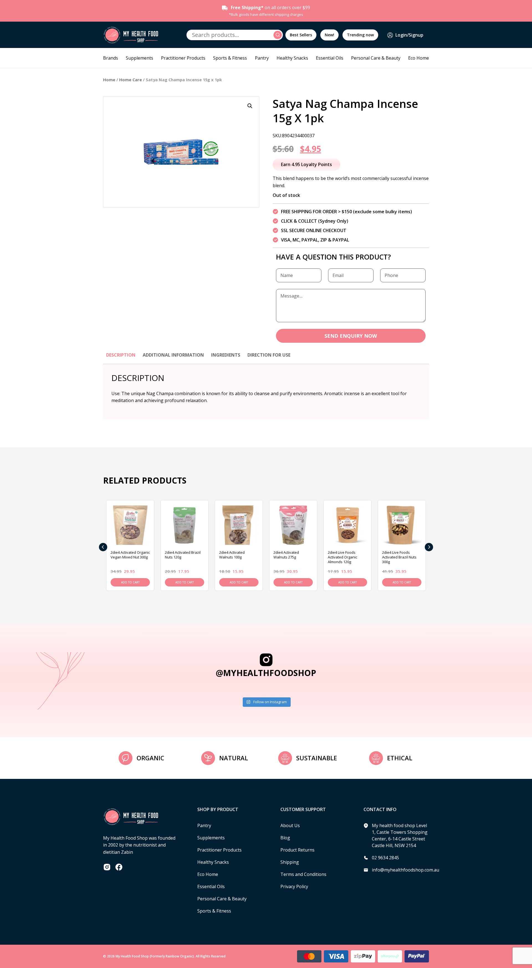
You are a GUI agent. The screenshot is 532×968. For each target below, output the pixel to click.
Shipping (289, 862)
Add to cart (130, 582)
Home (109, 79)
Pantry (262, 58)
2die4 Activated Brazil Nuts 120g (183, 555)
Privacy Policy (294, 886)
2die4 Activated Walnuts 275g (286, 555)
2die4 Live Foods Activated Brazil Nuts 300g (399, 557)
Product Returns (297, 850)
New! (329, 34)
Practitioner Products (183, 58)
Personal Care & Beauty (375, 58)
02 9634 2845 (385, 858)
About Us (290, 825)
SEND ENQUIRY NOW (350, 335)
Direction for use (268, 355)
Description (120, 355)
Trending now (360, 34)
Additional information (173, 355)
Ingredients (225, 355)
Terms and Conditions (303, 874)
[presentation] (103, 547)
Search (278, 35)
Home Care (130, 79)
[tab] (121, 358)
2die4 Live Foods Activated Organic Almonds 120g (342, 557)
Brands (110, 58)
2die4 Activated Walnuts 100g (232, 555)
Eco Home (418, 58)
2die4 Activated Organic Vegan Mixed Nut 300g (130, 555)
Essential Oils (329, 58)
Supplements (139, 58)
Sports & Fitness (230, 58)
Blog (285, 838)
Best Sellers (301, 34)
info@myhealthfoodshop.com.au (405, 870)
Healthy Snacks (292, 58)
